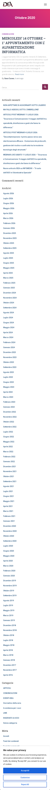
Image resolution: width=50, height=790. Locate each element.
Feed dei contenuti (11, 741)
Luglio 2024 (8, 318)
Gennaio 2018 (9, 660)
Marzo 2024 (8, 337)
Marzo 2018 (8, 655)
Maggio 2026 (8, 208)
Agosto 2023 (8, 372)
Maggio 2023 (8, 387)
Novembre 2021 (10, 471)
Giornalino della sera (12, 703)
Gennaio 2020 (9, 576)
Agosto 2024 (8, 313)
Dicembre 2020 (9, 526)
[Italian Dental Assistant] (8, 4)
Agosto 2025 (8, 253)
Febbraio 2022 (9, 457)
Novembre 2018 (10, 630)
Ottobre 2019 (8, 591)
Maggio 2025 (8, 268)
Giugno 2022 (8, 437)
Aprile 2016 (8, 675)
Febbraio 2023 (9, 402)
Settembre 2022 (9, 427)
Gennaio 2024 (9, 347)
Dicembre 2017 (9, 665)
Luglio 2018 (8, 640)
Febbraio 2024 (9, 342)
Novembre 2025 (10, 238)
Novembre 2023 (10, 357)
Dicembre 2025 (9, 233)
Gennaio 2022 (9, 461)
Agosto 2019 (8, 601)
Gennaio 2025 (9, 288)
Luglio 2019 (8, 605)
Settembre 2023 (9, 367)
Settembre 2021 (9, 481)
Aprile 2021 (8, 506)
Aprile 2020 (8, 561)
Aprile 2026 (8, 213)
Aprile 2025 (8, 273)
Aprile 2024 (8, 332)
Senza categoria (10, 723)
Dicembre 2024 (9, 293)
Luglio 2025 (8, 258)
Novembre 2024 (10, 298)
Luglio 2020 (8, 546)
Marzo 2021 (8, 511)
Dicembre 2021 (9, 466)
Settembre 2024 (9, 308)
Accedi (6, 736)
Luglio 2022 (8, 432)
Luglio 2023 (8, 377)
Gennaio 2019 (9, 620)
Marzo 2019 (8, 615)
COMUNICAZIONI (8, 34)
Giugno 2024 (8, 323)
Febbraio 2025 (9, 283)
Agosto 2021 (8, 486)
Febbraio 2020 (9, 571)
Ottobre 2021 (8, 476)
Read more (19, 74)
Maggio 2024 (8, 327)
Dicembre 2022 (9, 412)
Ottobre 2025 (8, 243)
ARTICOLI (7, 688)
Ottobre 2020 (8, 536)
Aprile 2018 (8, 650)
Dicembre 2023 (9, 352)
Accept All (25, 771)
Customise (25, 777)
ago (19, 78)
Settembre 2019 (9, 595)
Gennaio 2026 (9, 228)
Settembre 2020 (9, 541)
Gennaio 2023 (9, 407)
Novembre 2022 (10, 417)
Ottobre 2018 (8, 635)
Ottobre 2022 (8, 422)
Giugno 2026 (8, 203)
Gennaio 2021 (9, 521)
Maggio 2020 (8, 556)
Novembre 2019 (10, 586)
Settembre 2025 (9, 248)
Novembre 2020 (10, 531)
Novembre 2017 (10, 670)
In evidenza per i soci (12, 708)
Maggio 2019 (8, 610)
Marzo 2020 (8, 566)
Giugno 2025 (8, 263)
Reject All (25, 784)
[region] (25, 768)
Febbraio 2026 (9, 223)
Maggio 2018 (8, 645)
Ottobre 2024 (8, 303)
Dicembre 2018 (9, 625)
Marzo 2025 (8, 278)
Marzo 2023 (8, 397)
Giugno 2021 (8, 496)
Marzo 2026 (8, 218)
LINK (5, 713)
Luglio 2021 (8, 491)
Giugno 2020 (8, 551)
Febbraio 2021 (9, 516)
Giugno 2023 (8, 382)
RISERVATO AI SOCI (11, 718)
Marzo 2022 (8, 452)
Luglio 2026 (8, 198)
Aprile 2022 (8, 447)
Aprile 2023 (8, 392)
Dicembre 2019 (9, 581)
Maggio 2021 (8, 501)
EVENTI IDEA (8, 698)
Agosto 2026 (8, 193)
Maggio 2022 (8, 442)
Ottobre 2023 (8, 362)
